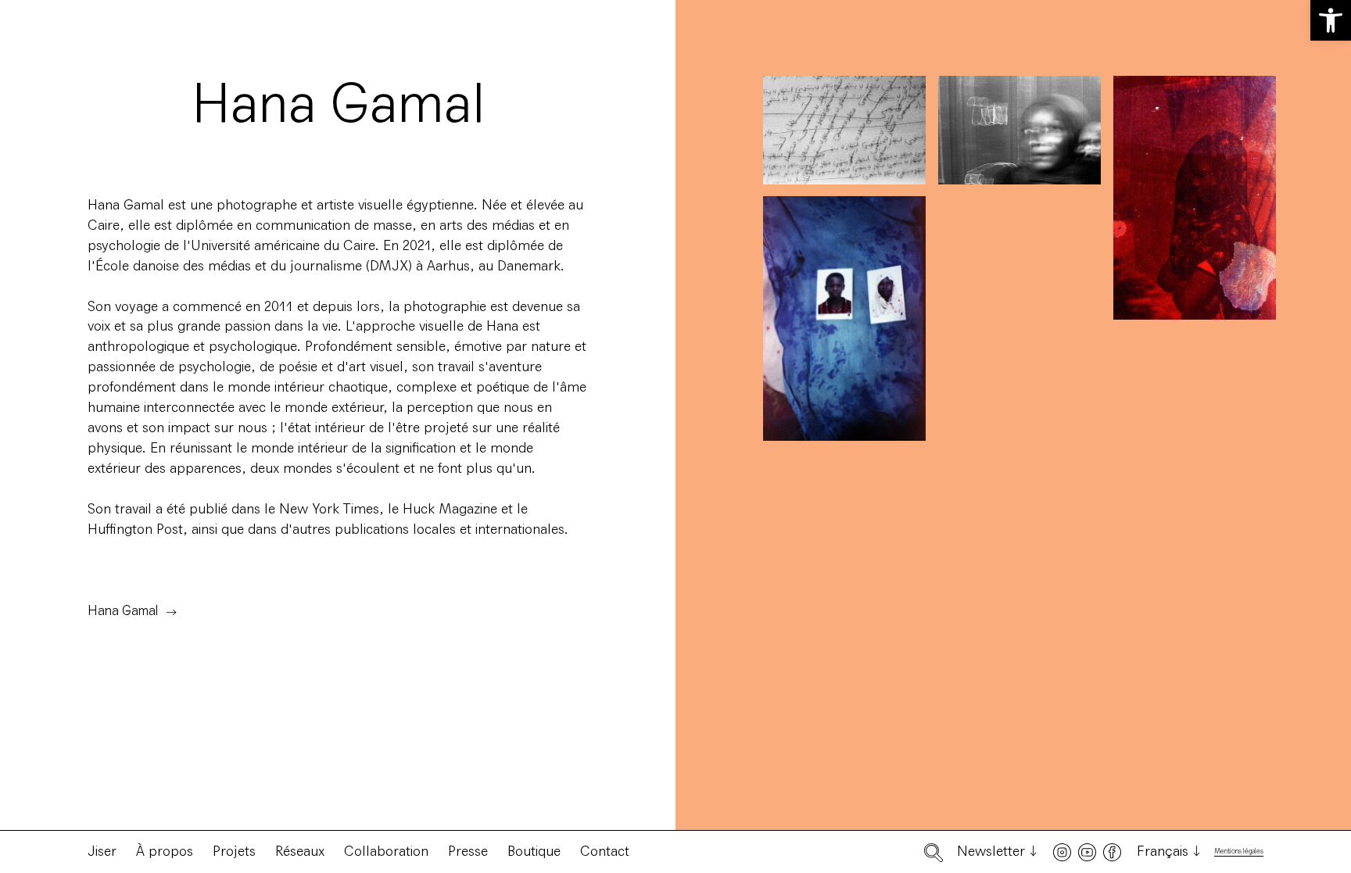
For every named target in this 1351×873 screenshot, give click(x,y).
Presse (468, 851)
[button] (1330, 20)
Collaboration (386, 851)
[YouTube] (1087, 852)
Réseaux (299, 851)
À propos (164, 851)
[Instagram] (1062, 852)
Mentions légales (1238, 851)
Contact (604, 851)
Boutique (534, 851)
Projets (234, 851)
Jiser (102, 851)
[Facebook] (1112, 852)
